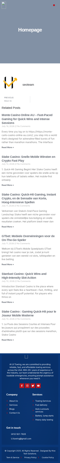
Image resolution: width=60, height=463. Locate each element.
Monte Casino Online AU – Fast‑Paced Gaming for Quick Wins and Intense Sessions (27, 119)
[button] (54, 5)
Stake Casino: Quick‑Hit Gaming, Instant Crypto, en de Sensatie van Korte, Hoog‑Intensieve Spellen (29, 198)
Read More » (8, 147)
